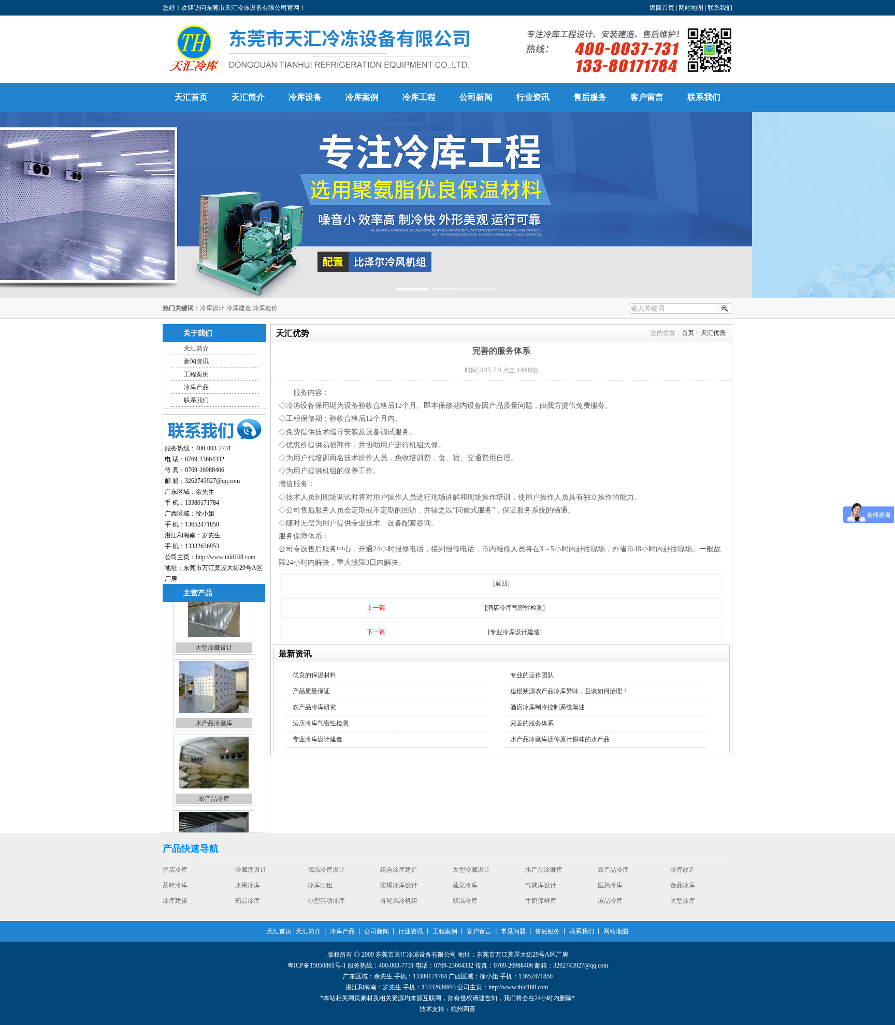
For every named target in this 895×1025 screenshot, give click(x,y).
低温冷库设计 (543, 906)
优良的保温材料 (314, 675)
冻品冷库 (247, 906)
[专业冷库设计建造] (515, 632)
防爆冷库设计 (616, 874)
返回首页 (661, 7)
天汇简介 (248, 97)
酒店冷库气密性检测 (321, 723)
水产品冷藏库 (214, 670)
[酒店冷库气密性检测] (515, 607)
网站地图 (691, 7)
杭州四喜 (463, 1009)
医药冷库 (247, 890)
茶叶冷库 (392, 874)
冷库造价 (265, 308)
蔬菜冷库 (682, 874)
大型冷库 (320, 906)
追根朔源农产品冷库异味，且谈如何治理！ (569, 691)
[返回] (501, 583)
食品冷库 (320, 890)
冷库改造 (213, 821)
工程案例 (196, 374)
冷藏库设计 (468, 906)
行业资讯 (533, 97)
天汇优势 (713, 332)
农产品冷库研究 (314, 707)
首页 (688, 332)
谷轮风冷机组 (616, 890)
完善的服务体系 (532, 723)
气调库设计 (178, 890)
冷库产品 (196, 387)
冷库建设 (392, 890)
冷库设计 (212, 308)
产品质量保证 (311, 691)
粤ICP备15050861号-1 (316, 965)
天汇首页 (191, 97)
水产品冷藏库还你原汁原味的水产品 (560, 739)
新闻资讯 (196, 361)
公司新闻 (476, 97)
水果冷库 (465, 874)
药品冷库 (465, 890)
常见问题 (513, 931)
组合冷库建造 (616, 906)
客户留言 (646, 97)
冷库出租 (537, 874)
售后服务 (590, 97)
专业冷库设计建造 (317, 739)
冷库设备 (305, 97)
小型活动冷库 (543, 890)
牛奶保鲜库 (178, 906)
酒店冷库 (392, 906)
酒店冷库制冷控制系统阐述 (547, 707)
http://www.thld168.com (225, 557)
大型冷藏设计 (689, 906)
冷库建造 (238, 308)
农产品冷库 (213, 746)
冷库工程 (419, 97)
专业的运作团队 (532, 675)
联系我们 (720, 7)
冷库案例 (362, 97)
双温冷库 (682, 890)
